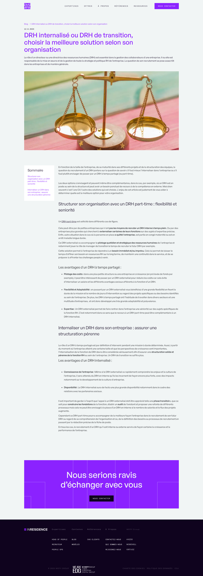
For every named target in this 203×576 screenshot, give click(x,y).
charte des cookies (134, 568)
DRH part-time (69, 221)
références (121, 6)
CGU (177, 568)
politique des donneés (159, 568)
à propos (103, 6)
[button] (71, 7)
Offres (88, 6)
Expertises (72, 6)
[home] (27, 6)
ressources (141, 6)
